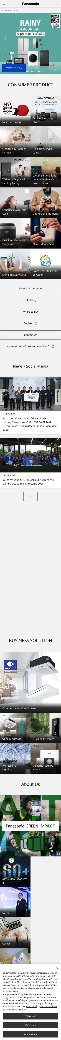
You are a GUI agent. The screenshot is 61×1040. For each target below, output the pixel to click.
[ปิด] (57, 968)
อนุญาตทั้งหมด (30, 1034)
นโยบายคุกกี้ (32, 1006)
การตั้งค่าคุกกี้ (30, 1016)
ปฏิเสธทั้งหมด (30, 1025)
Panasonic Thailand (10, 10)
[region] (30, 1002)
